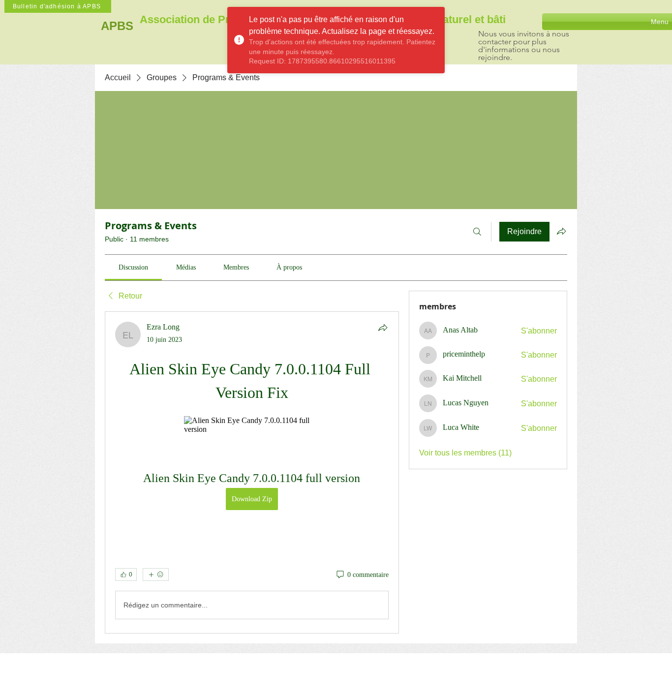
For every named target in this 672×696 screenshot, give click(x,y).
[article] (252, 472)
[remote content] (251, 425)
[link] (133, 267)
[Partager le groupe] (561, 231)
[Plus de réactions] (156, 574)
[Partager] (383, 327)
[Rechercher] (477, 232)
